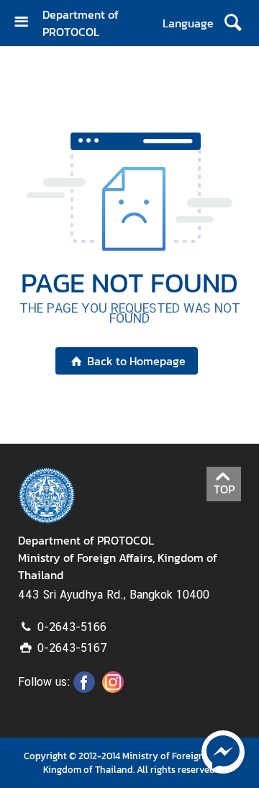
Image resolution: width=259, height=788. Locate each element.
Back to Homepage (136, 361)
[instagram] (113, 688)
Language (188, 23)
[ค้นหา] (232, 23)
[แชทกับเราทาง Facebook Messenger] (223, 750)
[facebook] (84, 688)
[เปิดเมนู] (26, 23)
